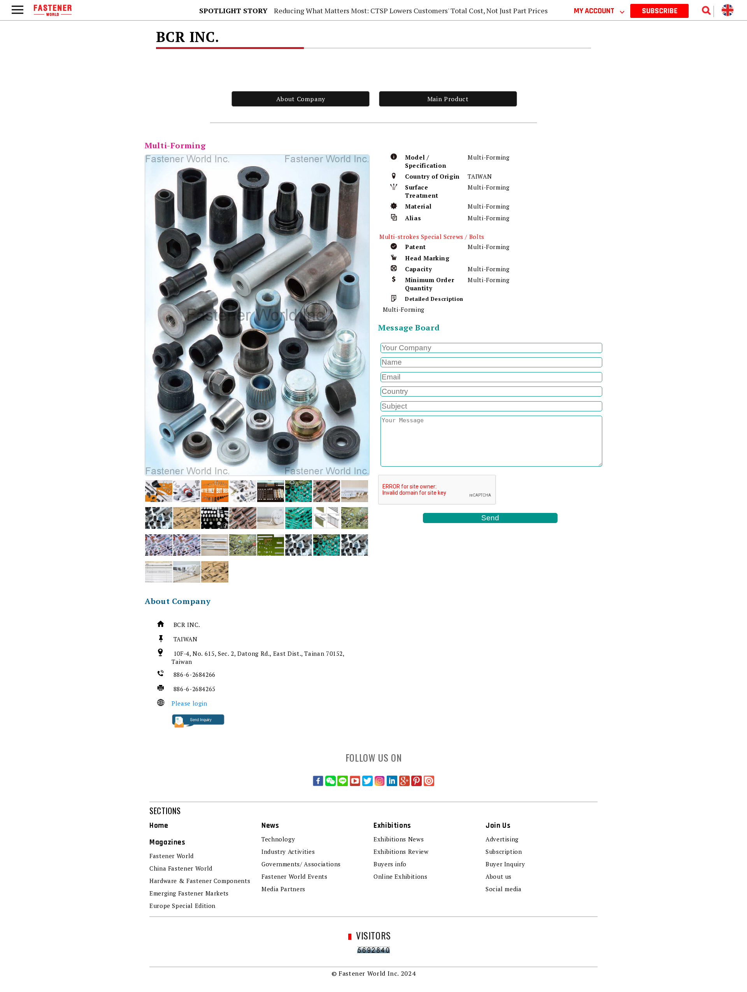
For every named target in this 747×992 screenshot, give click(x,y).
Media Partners (283, 889)
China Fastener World (180, 868)
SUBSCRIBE (659, 11)
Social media (504, 889)
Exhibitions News (399, 839)
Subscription (504, 851)
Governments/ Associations (301, 864)
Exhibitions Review (401, 851)
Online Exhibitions (401, 876)
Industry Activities (288, 851)
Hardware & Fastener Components (199, 881)
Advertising (502, 839)
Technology (278, 839)
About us (499, 876)
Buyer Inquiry (505, 864)
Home (158, 825)
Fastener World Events (294, 876)
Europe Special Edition (182, 905)
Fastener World (171, 856)
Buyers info (390, 864)
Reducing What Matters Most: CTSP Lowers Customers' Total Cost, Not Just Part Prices (411, 10)
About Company (300, 99)
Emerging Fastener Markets (189, 893)
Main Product (448, 99)
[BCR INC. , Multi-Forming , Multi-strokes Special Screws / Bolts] (257, 315)
